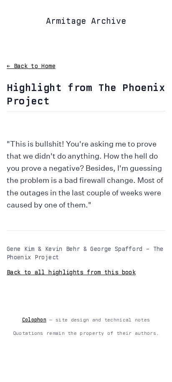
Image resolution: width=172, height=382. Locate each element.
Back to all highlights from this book (71, 272)
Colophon (34, 320)
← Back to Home (31, 66)
